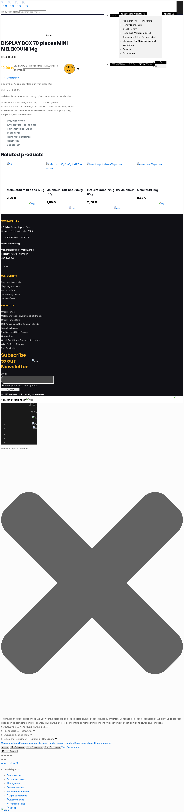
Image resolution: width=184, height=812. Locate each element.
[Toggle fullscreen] (8, 755)
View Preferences (34, 747)
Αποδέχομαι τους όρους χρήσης (20, 385)
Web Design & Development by (148, 399)
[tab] (43, 78)
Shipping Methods (10, 286)
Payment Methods (11, 282)
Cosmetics (7, 336)
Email (4, 373)
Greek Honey (8, 311)
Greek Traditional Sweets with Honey (20, 340)
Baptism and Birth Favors (14, 331)
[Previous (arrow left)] (2, 759)
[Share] (5, 755)
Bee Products (8, 348)
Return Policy (8, 290)
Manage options (10, 742)
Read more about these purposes (92, 742)
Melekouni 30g (147, 190)
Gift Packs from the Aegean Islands (20, 323)
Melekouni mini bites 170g (25, 190)
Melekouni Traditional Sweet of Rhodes (22, 315)
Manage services (28, 742)
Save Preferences (52, 747)
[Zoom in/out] (11, 755)
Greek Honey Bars (10, 319)
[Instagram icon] (10, 266)
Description (13, 77)
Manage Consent (9, 751)
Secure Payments (10, 294)
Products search (10, 11)
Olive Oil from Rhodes (12, 344)
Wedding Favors (9, 327)
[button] (92, 584)
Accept (5, 747)
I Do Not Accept (17, 747)
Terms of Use (8, 298)
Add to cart (69, 68)
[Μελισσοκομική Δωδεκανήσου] (15, 5)
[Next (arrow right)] (5, 759)
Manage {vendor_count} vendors (56, 742)
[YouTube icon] (9, 266)
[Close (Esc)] (2, 755)
